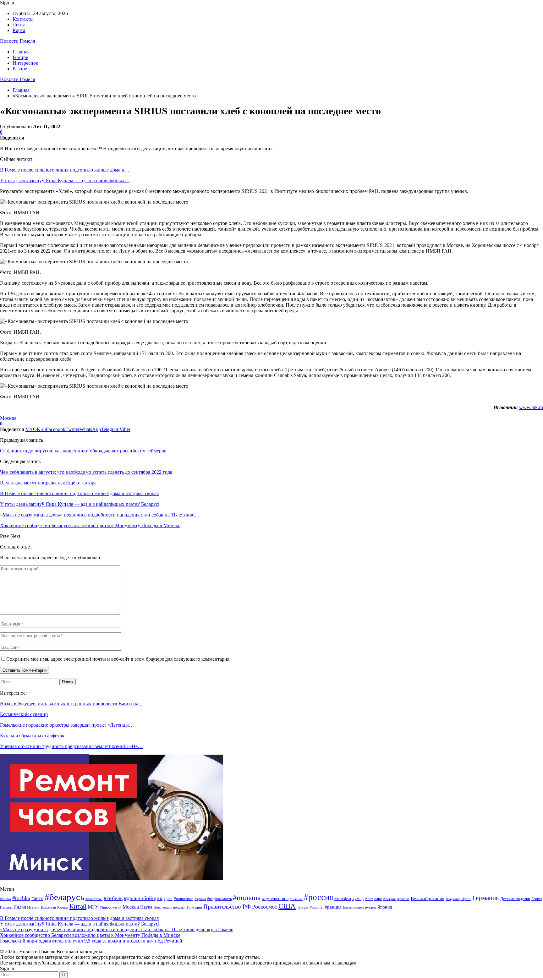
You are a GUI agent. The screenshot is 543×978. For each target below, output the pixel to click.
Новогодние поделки (169, 907)
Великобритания (427, 898)
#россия (318, 897)
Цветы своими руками (359, 907)
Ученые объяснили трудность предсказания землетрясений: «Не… (71, 746)
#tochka (21, 898)
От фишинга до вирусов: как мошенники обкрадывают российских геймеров (83, 450)
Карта (19, 30)
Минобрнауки (110, 907)
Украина (316, 907)
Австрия (389, 899)
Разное (20, 68)
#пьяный (296, 899)
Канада (62, 907)
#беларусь (64, 897)
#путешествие (275, 898)
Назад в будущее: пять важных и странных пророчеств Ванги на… (71, 703)
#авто (37, 898)
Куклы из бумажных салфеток (32, 735)
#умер (358, 898)
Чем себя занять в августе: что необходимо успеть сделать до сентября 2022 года (86, 472)
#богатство (93, 899)
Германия (486, 898)
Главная (21, 51)
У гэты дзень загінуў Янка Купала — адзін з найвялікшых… (64, 180)
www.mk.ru (531, 407)
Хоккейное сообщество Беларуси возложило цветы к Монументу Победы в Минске (90, 935)
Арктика (403, 899)
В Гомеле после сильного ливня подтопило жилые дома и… (64, 169)
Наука (146, 907)
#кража (200, 899)
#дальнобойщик (143, 898)
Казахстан (48, 907)
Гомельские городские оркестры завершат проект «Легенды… (67, 725)
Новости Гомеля (17, 41)
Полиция (194, 907)
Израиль (6, 907)
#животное (183, 898)
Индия (20, 907)
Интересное (25, 63)
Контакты (23, 19)
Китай (77, 906)
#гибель (113, 898)
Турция (302, 907)
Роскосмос (264, 907)
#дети (168, 899)
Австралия (373, 899)
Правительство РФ (227, 906)
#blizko (5, 899)
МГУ (93, 907)
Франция (332, 907)
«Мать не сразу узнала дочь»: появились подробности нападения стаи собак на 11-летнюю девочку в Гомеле (116, 929)
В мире (20, 57)
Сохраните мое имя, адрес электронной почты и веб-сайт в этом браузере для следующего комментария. (118, 659)
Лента (19, 24)
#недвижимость (219, 899)
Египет (536, 899)
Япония (384, 907)
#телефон (342, 899)
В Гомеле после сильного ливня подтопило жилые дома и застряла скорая (79, 918)
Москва (8, 418)
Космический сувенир (24, 714)
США (287, 906)
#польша (247, 897)
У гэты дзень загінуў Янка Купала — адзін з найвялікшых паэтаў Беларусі (79, 923)
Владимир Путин (458, 899)
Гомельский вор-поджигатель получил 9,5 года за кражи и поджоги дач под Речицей (91, 940)
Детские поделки (515, 898)
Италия (33, 907)
